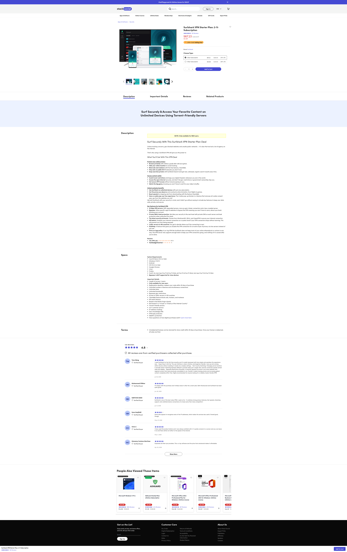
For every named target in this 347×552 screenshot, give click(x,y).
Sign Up (122, 539)
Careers (220, 540)
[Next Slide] (172, 81)
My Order (164, 528)
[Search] (170, 9)
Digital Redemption (167, 531)
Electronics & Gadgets (185, 15)
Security (132, 22)
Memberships (168, 15)
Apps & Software (125, 15)
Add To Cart (208, 69)
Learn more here (186, 318)
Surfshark (190, 49)
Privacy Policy (166, 540)
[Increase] (192, 69)
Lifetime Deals (154, 15)
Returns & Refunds (186, 528)
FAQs (163, 538)
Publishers (221, 533)
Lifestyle (199, 15)
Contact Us (165, 536)
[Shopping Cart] (228, 9)
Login (163, 533)
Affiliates (220, 536)
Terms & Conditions (186, 531)
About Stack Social (224, 528)
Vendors (220, 538)
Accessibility (184, 533)
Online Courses (139, 15)
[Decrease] (185, 69)
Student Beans (184, 540)
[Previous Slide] (124, 81)
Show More (173, 454)
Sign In (208, 9)
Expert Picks (223, 15)
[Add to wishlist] (230, 27)
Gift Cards (211, 15)
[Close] (227, 2)
